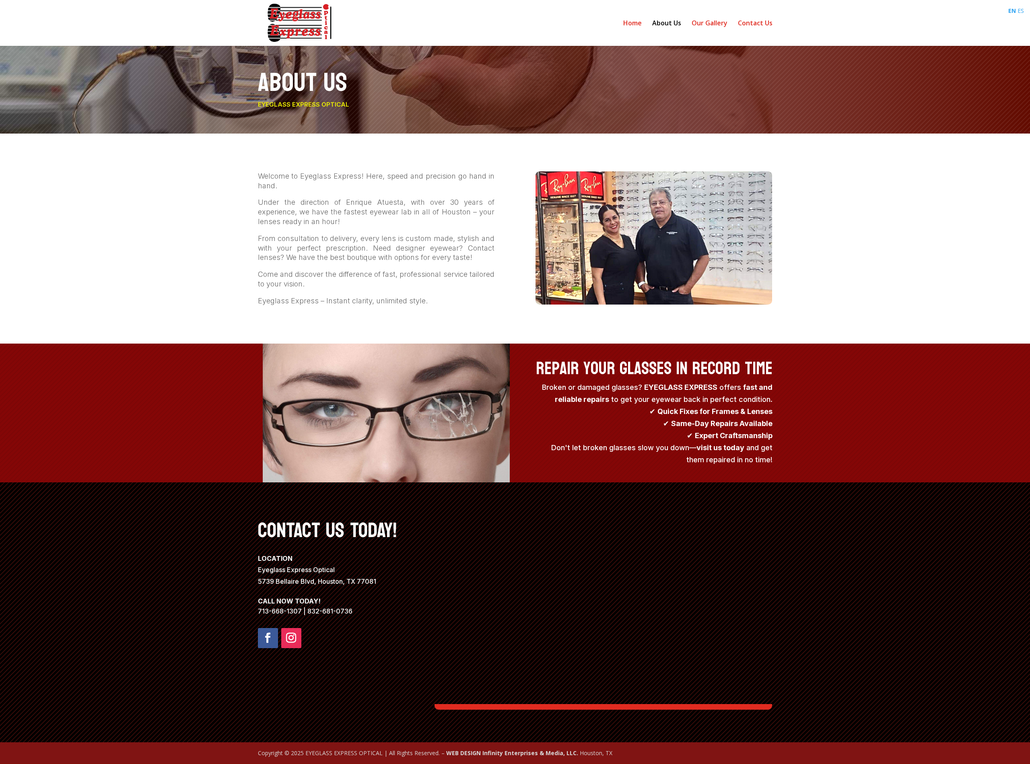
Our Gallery (709, 23)
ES (1021, 10)
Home (632, 23)
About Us (666, 23)
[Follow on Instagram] (291, 638)
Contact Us (755, 23)
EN (1012, 10)
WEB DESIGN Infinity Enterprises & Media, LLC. (513, 753)
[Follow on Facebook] (268, 638)
